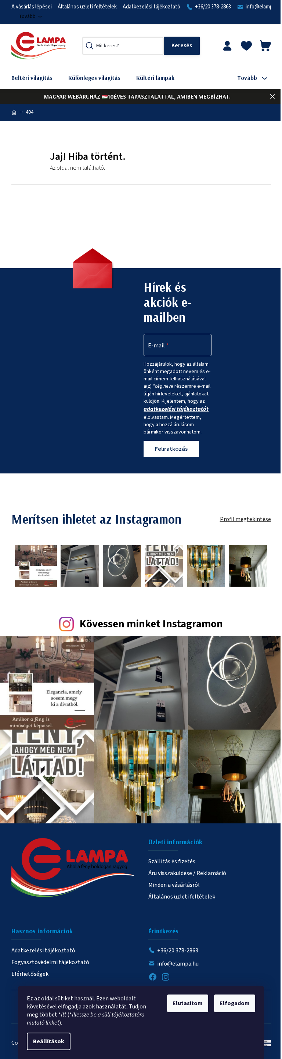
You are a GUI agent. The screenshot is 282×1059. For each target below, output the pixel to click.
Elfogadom (235, 1003)
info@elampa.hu (178, 964)
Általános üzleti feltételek (87, 7)
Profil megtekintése (245, 519)
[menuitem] (37, 78)
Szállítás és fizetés (171, 861)
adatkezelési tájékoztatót (176, 409)
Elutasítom (188, 1003)
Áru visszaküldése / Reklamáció (187, 873)
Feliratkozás (171, 449)
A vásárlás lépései (31, 7)
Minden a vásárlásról (174, 885)
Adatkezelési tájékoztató (151, 7)
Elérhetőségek (29, 974)
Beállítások (48, 1041)
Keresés (182, 46)
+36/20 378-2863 (213, 7)
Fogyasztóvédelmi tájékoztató (50, 962)
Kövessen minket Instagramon (151, 624)
